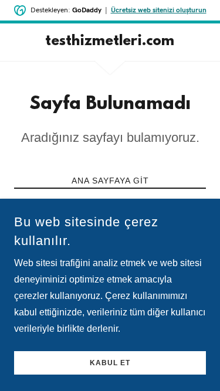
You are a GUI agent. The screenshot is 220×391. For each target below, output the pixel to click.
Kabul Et (110, 363)
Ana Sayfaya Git (110, 180)
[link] (110, 42)
